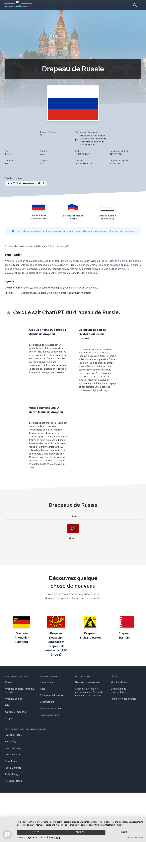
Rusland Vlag (11, 774)
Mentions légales (119, 682)
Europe (8, 718)
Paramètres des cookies (123, 698)
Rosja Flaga (11, 761)
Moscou (73, 538)
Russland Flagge (13, 734)
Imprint (129, 837)
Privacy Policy (138, 837)
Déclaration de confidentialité (118, 690)
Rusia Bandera (12, 748)
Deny (36, 832)
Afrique (8, 682)
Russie (8, 154)
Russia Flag (10, 741)
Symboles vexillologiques (88, 682)
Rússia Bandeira (13, 767)
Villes (42, 688)
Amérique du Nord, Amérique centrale (19, 690)
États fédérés (47, 682)
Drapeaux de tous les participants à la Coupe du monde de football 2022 (89, 692)
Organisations (47, 701)
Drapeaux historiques (51, 708)
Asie (7, 705)
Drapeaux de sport (50, 715)
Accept (80, 832)
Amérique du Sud (13, 698)
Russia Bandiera (13, 754)
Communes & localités (51, 695)
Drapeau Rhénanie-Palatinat (22, 638)
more (124, 832)
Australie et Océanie (15, 711)
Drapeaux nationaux (17, 676)
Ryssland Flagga (13, 780)
